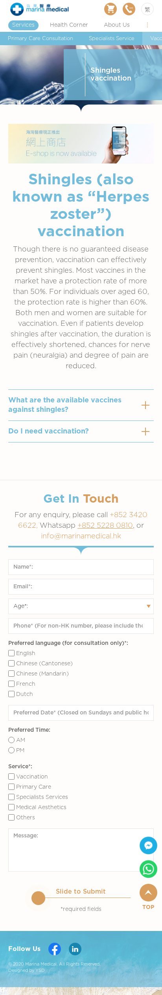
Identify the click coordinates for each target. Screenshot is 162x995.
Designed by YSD (26, 970)
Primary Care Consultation (40, 38)
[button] (147, 25)
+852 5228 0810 (105, 525)
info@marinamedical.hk (81, 536)
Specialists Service (111, 38)
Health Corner (69, 25)
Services (23, 25)
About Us (117, 25)
